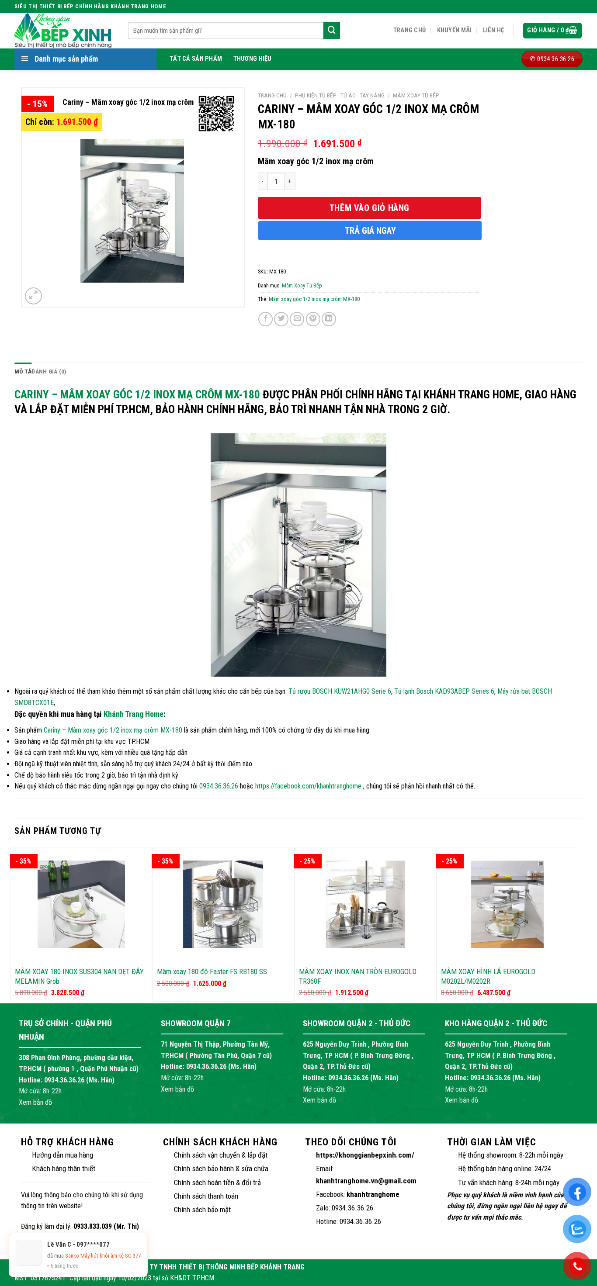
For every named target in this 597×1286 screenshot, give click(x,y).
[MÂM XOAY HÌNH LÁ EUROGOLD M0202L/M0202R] (507, 904)
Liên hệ (493, 30)
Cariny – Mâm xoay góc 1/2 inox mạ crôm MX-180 (137, 394)
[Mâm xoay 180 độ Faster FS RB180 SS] (223, 904)
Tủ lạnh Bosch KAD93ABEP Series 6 (444, 691)
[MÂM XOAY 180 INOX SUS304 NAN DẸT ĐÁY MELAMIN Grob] (81, 904)
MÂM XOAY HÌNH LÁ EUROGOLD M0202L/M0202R (488, 976)
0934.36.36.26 (218, 786)
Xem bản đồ (35, 1102)
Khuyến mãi (454, 30)
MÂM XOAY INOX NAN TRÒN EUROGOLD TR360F (358, 976)
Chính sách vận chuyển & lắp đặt (220, 1155)
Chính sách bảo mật (202, 1209)
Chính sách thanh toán (206, 1196)
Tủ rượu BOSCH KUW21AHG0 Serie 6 (339, 691)
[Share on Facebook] (265, 319)
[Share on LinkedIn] (329, 319)
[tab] (22, 372)
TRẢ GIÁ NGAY (370, 230)
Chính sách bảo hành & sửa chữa (221, 1168)
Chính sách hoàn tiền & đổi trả (217, 1182)
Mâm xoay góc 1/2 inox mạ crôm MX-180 (314, 299)
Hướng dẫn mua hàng (62, 1155)
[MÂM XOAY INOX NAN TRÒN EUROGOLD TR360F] (365, 904)
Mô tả (22, 371)
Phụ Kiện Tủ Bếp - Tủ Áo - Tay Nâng (340, 95)
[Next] (573, 924)
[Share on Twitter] (281, 319)
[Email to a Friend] (297, 319)
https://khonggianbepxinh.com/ (365, 1155)
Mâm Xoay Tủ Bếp (416, 95)
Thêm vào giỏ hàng (370, 208)
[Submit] (331, 30)
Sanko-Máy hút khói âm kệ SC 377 (103, 1255)
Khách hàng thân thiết (63, 1168)
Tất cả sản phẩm (196, 58)
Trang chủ (409, 30)
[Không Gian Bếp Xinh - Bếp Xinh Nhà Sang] (64, 30)
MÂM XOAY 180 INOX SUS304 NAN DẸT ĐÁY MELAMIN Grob (79, 976)
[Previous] (14, 924)
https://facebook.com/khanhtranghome (308, 786)
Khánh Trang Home (133, 714)
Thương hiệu (252, 58)
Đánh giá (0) (48, 371)
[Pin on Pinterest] (313, 319)
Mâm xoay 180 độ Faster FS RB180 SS (212, 971)
